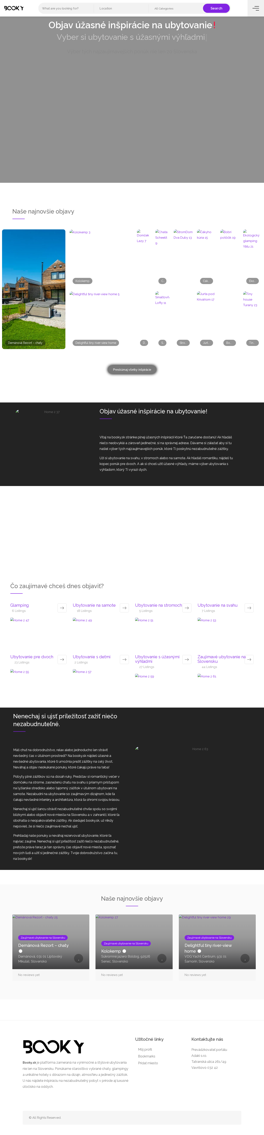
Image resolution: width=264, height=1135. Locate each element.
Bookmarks (146, 1056)
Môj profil (145, 1049)
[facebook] (225, 1117)
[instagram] (232, 1117)
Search (216, 8)
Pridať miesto (148, 1063)
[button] (175, 8)
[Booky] (14, 8)
